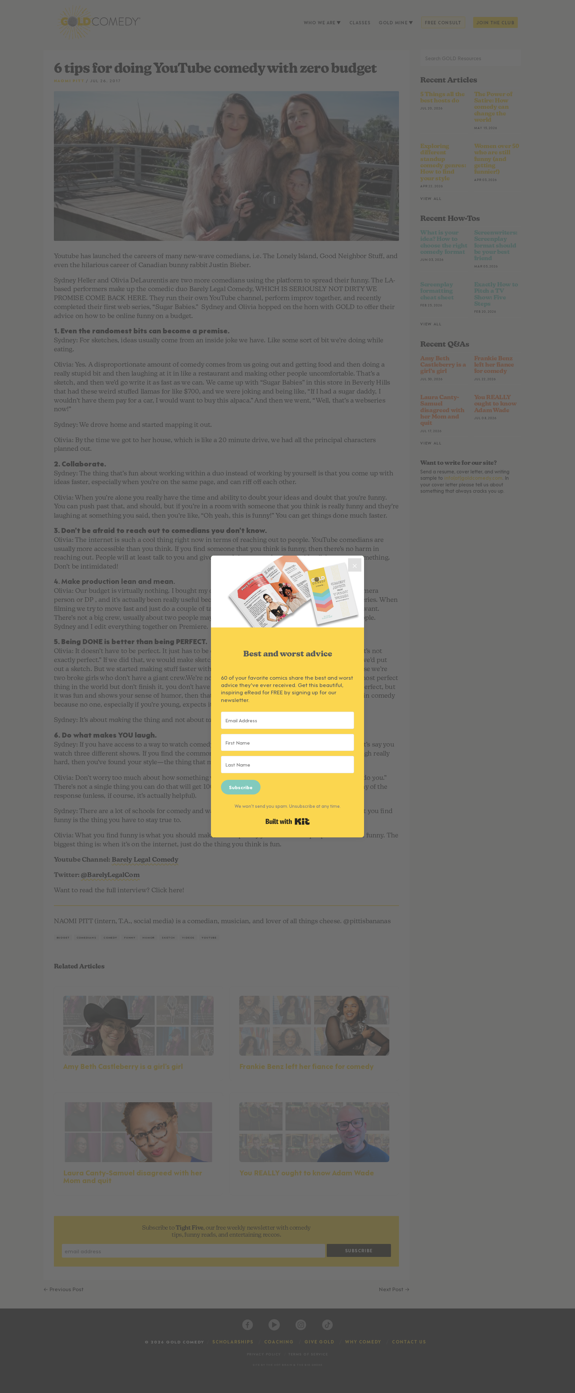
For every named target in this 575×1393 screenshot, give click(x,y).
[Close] (354, 565)
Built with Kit (288, 821)
